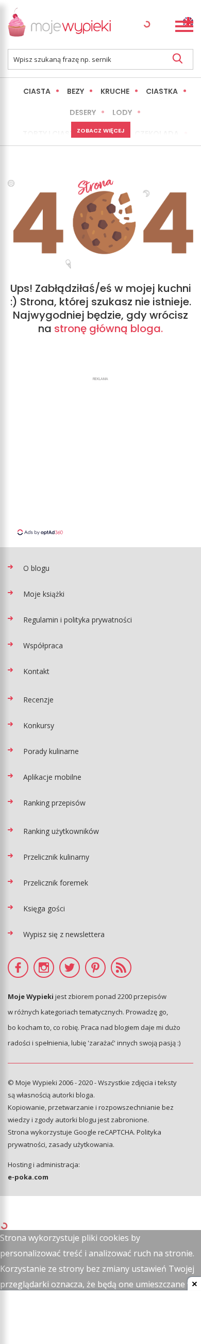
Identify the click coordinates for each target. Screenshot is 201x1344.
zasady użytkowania (80, 1144)
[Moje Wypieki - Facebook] (18, 967)
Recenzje (38, 699)
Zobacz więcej (101, 130)
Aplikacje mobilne (52, 777)
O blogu (36, 568)
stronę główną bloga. (108, 328)
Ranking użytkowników (61, 831)
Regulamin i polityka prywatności (77, 620)
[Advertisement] (100, 455)
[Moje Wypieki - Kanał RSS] (121, 967)
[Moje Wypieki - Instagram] (44, 967)
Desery (83, 112)
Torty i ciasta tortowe (70, 133)
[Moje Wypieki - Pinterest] (95, 967)
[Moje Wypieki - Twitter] (69, 967)
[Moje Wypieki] (59, 24)
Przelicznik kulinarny (56, 857)
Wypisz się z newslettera (64, 934)
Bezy (75, 91)
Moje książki (43, 594)
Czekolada (157, 133)
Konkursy (38, 725)
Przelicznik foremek (55, 883)
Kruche (114, 91)
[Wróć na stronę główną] (100, 224)
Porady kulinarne (51, 751)
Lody (122, 112)
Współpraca (43, 645)
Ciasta (37, 91)
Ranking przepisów (54, 803)
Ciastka (162, 91)
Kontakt (36, 671)
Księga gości (44, 908)
